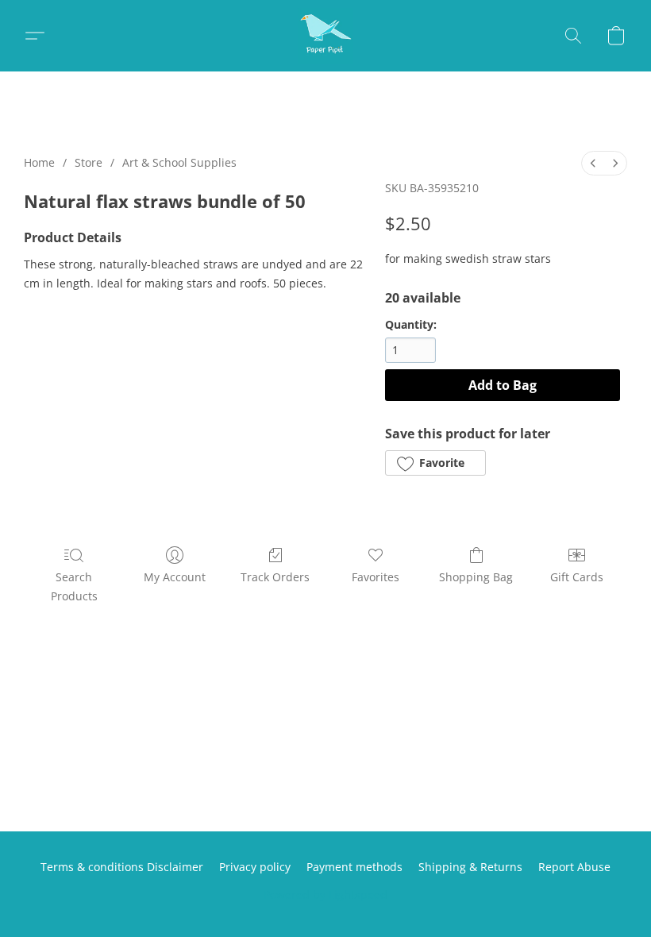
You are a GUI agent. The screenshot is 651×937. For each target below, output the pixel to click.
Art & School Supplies (179, 162)
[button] (325, 36)
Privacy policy (255, 866)
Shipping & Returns (470, 866)
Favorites (375, 576)
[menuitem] (593, 163)
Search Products (74, 586)
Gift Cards (576, 576)
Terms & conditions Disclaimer (121, 866)
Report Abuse (574, 866)
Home (39, 162)
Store (88, 162)
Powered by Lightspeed (325, 894)
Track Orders (275, 576)
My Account (175, 576)
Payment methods (354, 866)
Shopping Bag (476, 576)
